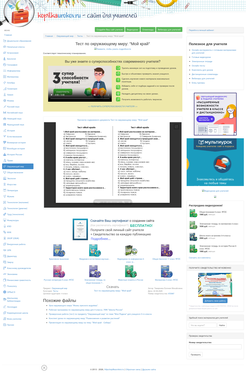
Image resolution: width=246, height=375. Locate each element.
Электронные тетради (202, 61)
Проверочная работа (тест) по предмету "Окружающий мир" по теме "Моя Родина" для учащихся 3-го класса (100, 313)
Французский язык (15, 124)
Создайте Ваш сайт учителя (110, 29)
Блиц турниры (198, 82)
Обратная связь (133, 369)
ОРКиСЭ (11, 292)
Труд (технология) (15, 214)
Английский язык (15, 112)
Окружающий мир (15, 166)
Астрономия (13, 52)
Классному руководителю (19, 268)
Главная (8, 34)
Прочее (10, 324)
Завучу (10, 262)
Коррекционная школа (17, 312)
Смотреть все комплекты (200, 257)
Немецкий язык (14, 118)
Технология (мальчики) (18, 202)
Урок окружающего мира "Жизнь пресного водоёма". (73, 305)
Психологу (12, 286)
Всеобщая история (16, 148)
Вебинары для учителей (169, 29)
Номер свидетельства (200, 342)
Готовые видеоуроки (201, 57)
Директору (12, 256)
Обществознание (15, 172)
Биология (11, 58)
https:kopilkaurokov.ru (114, 369)
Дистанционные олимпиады (205, 74)
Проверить (196, 354)
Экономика (12, 274)
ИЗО (9, 226)
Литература (12, 190)
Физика (10, 100)
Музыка (10, 196)
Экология (11, 178)
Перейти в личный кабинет (201, 30)
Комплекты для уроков (202, 69)
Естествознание (14, 136)
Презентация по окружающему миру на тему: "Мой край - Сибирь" (80, 322)
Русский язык (13, 106)
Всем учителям (14, 318)
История (11, 130)
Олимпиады (148, 29)
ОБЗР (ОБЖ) (13, 238)
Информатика (13, 70)
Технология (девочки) (17, 208)
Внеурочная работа (16, 244)
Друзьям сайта (149, 369)
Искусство (11, 184)
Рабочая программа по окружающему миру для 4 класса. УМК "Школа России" (86, 309)
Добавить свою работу (215, 300)
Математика (13, 76)
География (12, 64)
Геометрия (12, 88)
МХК (9, 232)
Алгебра (11, 82)
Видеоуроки (132, 29)
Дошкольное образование (19, 40)
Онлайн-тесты (198, 65)
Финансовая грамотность (19, 280)
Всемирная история (16, 142)
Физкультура (13, 220)
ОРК (9, 250)
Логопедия (12, 306)
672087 (171, 293)
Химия (10, 94)
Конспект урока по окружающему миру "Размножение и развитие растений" (84, 318)
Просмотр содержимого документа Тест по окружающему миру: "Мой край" (112, 119)
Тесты (80, 35)
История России (14, 154)
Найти (222, 325)
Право (10, 160)
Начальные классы (16, 46)
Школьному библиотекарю (13, 299)
